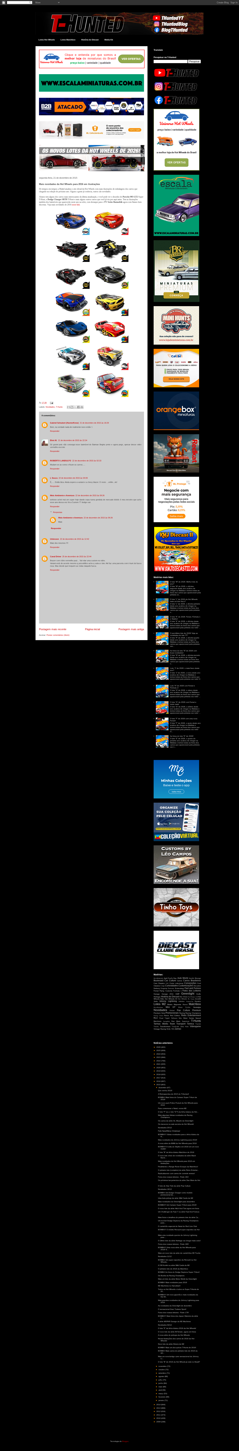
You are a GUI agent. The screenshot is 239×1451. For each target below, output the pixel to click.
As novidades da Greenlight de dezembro (175, 1306)
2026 (158, 1047)
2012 (158, 1411)
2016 (158, 1081)
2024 (158, 1054)
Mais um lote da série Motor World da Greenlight (177, 1279)
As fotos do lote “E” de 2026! (182, 736)
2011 (158, 1415)
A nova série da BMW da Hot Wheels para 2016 (177, 1143)
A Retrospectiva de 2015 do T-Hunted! (173, 1094)
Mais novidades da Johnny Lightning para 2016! (177, 1140)
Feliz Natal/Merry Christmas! (169, 1131)
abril (160, 1390)
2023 (158, 1057)
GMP (177, 994)
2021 (158, 1064)
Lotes (157, 1004)
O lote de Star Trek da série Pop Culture (174, 1186)
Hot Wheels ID (171, 999)
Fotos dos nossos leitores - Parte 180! (173, 1244)
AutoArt (191, 978)
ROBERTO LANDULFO (60, 461)
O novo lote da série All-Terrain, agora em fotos (177, 1332)
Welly (169, 1029)
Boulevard (158, 980)
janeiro (161, 1400)
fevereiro (162, 1397)
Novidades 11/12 (165, 1256)
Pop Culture (183, 1010)
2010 (158, 1418)
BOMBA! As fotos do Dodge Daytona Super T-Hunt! (179, 1272)
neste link (76, 204)
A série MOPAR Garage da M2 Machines (174, 1321)
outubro (162, 1370)
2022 (158, 1061)
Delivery (157, 988)
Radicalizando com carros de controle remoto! (176, 1173)
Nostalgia (197, 1007)
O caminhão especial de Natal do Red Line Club (177, 1226)
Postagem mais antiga (131, 629)
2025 (158, 1050)
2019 (158, 1071)
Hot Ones (183, 997)
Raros (166, 1015)
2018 (158, 1074)
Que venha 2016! (165, 1090)
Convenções (190, 983)
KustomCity (189, 1001)
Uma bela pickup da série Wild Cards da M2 (175, 1198)
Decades (197, 986)
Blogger (125, 1441)
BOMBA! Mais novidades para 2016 (172, 1282)
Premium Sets (159, 1013)
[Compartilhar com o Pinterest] (82, 407)
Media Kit (108, 40)
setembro (163, 1373)
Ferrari (156, 991)
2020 (158, 1068)
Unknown (54, 539)
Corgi (162, 986)
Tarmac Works (161, 1024)
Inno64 (198, 999)
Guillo (198, 994)
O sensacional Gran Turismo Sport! (172, 1309)
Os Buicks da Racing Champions (171, 1276)
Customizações (185, 985)
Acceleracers (158, 978)
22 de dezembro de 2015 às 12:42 (74, 539)
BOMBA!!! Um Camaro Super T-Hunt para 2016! (177, 1205)
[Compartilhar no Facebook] (78, 407)
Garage (157, 994)
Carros (179, 981)
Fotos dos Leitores (191, 990)
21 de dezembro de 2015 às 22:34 (72, 440)
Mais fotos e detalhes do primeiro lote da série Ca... (179, 1217)
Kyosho (198, 1001)
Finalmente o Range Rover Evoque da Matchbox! (178, 1167)
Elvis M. (53, 440)
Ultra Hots (184, 1026)
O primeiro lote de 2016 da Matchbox (173, 1269)
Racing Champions (193, 1013)
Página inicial (92, 629)
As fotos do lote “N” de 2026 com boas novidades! (183, 652)
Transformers (165, 1026)
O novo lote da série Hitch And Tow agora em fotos (178, 1208)
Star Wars (175, 1021)
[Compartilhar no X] (75, 407)
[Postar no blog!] (72, 407)
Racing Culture (158, 1015)
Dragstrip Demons (167, 988)
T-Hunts (59, 407)
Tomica (190, 1024)
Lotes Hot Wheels (46, 40)
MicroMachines (158, 1007)
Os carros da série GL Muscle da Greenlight (175, 1121)
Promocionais (172, 1013)
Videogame (195, 1026)
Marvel (185, 1004)
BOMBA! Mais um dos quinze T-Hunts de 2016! (177, 1347)
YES (172, 1029)
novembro (163, 1366)
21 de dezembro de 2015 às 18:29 (94, 423)
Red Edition (175, 1015)
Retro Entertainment (191, 1015)
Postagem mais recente (52, 629)
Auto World (182, 978)
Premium (196, 1010)
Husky (192, 999)
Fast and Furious (193, 988)
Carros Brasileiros (192, 980)
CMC (167, 983)
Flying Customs (166, 991)
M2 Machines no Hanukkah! (169, 1286)
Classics (161, 983)
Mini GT (170, 1007)
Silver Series (188, 1018)
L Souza (54, 478)
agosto (162, 1376)
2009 (158, 1422)
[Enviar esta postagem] (51, 403)
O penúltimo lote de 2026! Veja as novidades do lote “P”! (184, 634)
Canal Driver (55, 556)
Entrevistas (179, 988)
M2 (164, 1004)
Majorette (177, 1004)
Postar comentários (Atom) (58, 635)
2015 (158, 1085)
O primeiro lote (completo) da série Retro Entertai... (178, 1170)
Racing (182, 1013)
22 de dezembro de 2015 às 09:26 (89, 495)
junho (161, 1383)
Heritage (157, 997)
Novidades (50, 407)
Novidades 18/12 (165, 1189)
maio (161, 1387)
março (161, 1393)
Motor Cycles (184, 1007)
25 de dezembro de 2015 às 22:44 (76, 556)
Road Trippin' (164, 1018)
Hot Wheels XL (184, 999)
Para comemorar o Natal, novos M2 (172, 1108)
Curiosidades (171, 985)
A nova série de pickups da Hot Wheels (174, 1335)
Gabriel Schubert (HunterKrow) (64, 423)
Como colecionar (176, 983)
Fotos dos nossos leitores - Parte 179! (173, 1312)
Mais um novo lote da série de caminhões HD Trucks (179, 1253)
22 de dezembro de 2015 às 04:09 (73, 478)
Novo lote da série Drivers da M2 (171, 1344)
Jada (156, 1001)
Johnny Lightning (168, 1001)
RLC (156, 1018)
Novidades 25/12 (165, 1128)
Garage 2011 (168, 994)
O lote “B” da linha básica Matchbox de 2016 (176, 1152)
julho (161, 1380)
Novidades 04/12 (165, 1325)
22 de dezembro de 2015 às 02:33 (86, 461)
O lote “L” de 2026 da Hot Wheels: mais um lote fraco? (184, 600)
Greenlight (187, 993)
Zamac (178, 1029)
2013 (158, 1408)
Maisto (170, 1004)
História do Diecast (90, 40)
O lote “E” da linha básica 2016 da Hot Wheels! (177, 1328)
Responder (54, 431)
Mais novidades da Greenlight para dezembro (176, 1202)
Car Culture (170, 980)
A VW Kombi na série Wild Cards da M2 (174, 1265)
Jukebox (181, 1001)
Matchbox (195, 1004)
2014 (158, 1405)
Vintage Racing (160, 1029)
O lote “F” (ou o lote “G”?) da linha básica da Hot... (178, 1112)
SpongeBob (166, 1021)
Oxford (172, 1010)
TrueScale (175, 1026)
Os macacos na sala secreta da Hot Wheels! (176, 1124)
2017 (158, 1078)
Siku (180, 1018)
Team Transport (178, 1024)
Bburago (198, 978)
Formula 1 (177, 991)
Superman (185, 1021)
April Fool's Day (170, 978)
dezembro (163, 1088)
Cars (155, 983)
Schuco (174, 1018)
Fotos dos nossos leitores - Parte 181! (173, 1177)
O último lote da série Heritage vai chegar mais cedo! (179, 1241)
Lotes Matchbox (68, 40)
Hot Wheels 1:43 (193, 997)
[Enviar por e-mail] (68, 407)
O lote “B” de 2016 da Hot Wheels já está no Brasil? (179, 1362)
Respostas (57, 512)
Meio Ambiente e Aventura (62, 495)
